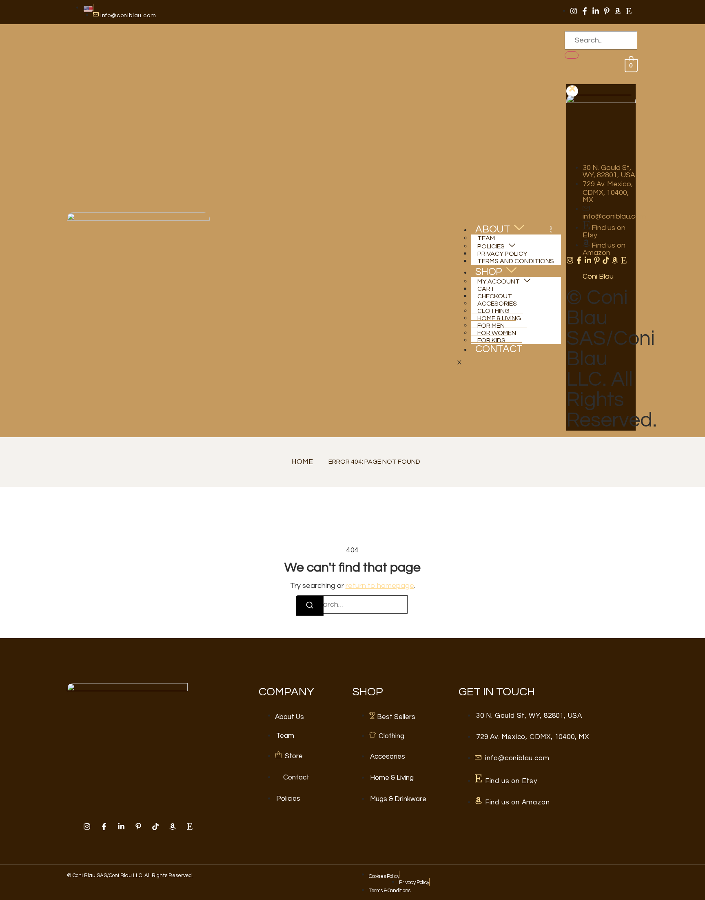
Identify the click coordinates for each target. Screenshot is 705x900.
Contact (499, 349)
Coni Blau (598, 276)
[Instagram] (573, 11)
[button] (569, 80)
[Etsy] (628, 11)
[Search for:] (352, 604)
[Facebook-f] (584, 11)
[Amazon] (617, 11)
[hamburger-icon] (551, 230)
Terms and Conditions (515, 261)
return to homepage (380, 586)
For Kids (491, 340)
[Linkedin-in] (595, 11)
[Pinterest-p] (606, 11)
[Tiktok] (606, 260)
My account (498, 281)
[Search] (572, 55)
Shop (488, 271)
